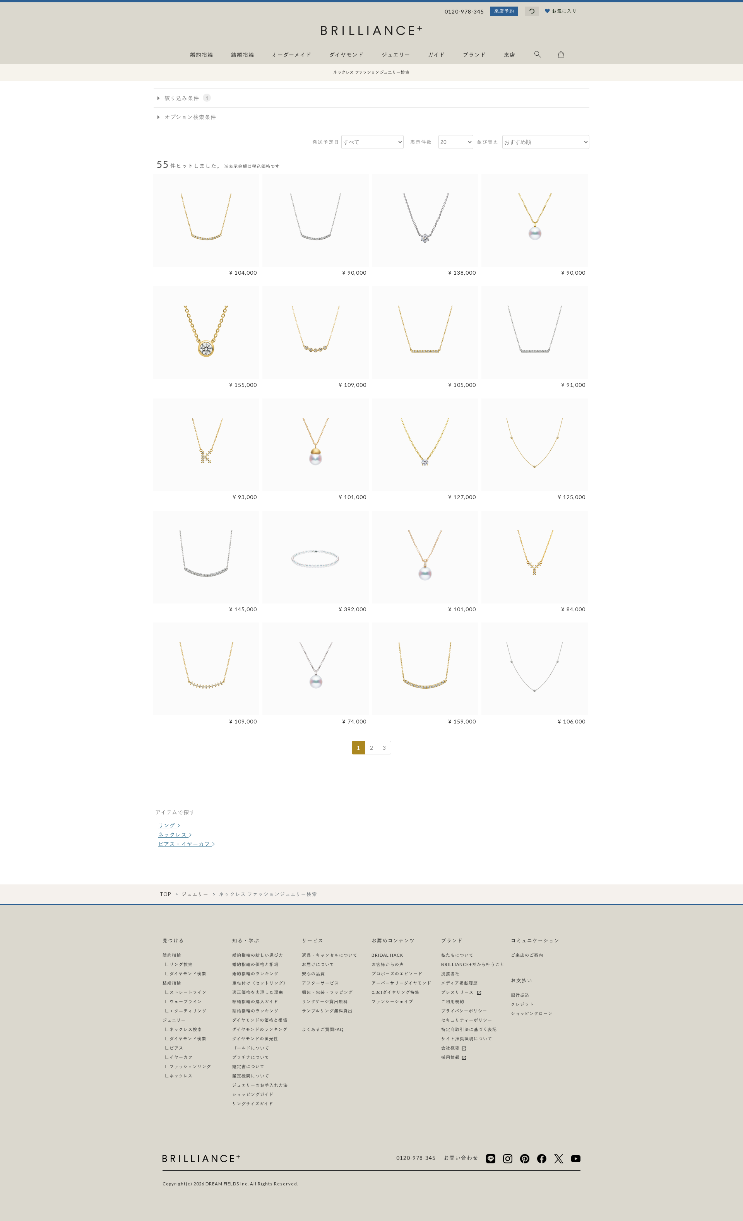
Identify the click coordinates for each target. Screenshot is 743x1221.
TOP (165, 894)
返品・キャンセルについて (330, 955)
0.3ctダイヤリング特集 (395, 992)
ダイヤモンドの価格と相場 (260, 1020)
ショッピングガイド (253, 1094)
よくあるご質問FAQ (323, 1029)
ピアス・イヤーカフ (185, 844)
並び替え (487, 142)
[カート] (561, 55)
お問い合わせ (460, 1157)
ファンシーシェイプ (392, 1001)
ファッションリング (190, 1066)
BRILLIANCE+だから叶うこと (473, 964)
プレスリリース (458, 992)
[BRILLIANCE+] (371, 32)
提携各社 (450, 973)
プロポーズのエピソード (397, 973)
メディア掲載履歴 (459, 982)
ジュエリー (195, 894)
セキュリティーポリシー (466, 1020)
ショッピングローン (532, 1013)
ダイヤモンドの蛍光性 (255, 1038)
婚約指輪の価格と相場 (255, 964)
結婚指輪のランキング (255, 1010)
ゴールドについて (250, 1047)
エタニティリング (188, 1010)
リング (167, 825)
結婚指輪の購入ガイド (255, 1001)
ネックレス (173, 834)
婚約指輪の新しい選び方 (257, 955)
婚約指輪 (172, 955)
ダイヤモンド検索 (187, 973)
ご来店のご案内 (527, 955)
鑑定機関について (250, 1075)
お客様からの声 (388, 964)
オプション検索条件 (189, 117)
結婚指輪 (172, 982)
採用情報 (451, 1057)
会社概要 (451, 1047)
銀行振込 (520, 994)
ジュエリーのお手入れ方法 (260, 1085)
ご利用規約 (452, 1001)
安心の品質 (313, 973)
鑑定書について (248, 1066)
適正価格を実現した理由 (257, 992)
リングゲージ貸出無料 (325, 1001)
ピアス (176, 1047)
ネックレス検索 (185, 1029)
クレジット (522, 1004)
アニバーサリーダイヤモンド (401, 982)
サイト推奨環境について (466, 1038)
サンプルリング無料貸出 (327, 1010)
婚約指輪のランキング (255, 973)
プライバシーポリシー (464, 1010)
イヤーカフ (181, 1057)
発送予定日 (325, 142)
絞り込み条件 (186, 98)
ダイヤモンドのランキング (260, 1029)
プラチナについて (250, 1057)
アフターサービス (320, 982)
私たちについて (457, 955)
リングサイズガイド (252, 1103)
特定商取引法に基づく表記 (469, 1029)
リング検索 (181, 964)
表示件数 (421, 142)
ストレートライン (188, 992)
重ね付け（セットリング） (260, 982)
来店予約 (504, 11)
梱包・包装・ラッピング (327, 992)
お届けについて (318, 964)
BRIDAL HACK (387, 955)
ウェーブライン (185, 1001)
